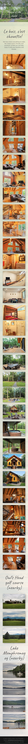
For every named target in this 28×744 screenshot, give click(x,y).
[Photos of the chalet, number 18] (14, 352)
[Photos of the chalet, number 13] (14, 268)
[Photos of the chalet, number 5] (14, 135)
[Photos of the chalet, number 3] (14, 102)
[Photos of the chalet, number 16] (14, 319)
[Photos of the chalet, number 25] (14, 468)
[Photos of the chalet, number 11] (14, 236)
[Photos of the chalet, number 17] (14, 335)
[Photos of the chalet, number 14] (14, 285)
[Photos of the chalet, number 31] (14, 569)
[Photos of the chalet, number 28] (14, 519)
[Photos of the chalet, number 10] (14, 219)
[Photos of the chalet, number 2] (14, 85)
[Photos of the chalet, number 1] (14, 68)
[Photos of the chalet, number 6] (14, 152)
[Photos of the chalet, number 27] (14, 502)
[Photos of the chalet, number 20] (14, 386)
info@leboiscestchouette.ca (15, 740)
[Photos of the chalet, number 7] (14, 169)
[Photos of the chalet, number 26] (14, 485)
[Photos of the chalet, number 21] (14, 402)
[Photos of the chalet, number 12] (14, 253)
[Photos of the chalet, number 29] (14, 535)
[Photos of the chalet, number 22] (14, 419)
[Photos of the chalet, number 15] (14, 302)
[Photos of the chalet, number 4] (14, 119)
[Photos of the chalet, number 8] (14, 186)
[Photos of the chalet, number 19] (14, 369)
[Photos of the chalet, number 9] (14, 202)
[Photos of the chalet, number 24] (14, 453)
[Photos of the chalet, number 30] (14, 552)
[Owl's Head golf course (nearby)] (14, 608)
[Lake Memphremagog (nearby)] (14, 677)
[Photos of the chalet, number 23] (14, 436)
